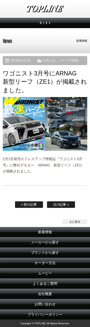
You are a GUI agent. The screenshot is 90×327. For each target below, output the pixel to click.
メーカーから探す (45, 242)
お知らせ (49, 60)
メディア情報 (68, 60)
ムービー (45, 273)
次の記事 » (61, 204)
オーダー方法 (45, 263)
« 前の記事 (29, 204)
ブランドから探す (45, 253)
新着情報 (45, 232)
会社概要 (45, 294)
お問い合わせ (45, 304)
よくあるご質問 (45, 284)
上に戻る (74, 221)
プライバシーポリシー (45, 314)
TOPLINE (45, 9)
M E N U (45, 23)
